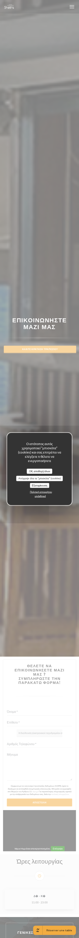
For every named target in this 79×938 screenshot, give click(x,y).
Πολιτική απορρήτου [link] (41, 492)
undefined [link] (40, 496)
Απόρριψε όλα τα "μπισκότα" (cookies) (39, 478)
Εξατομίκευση (39, 485)
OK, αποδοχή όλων (39, 471)
